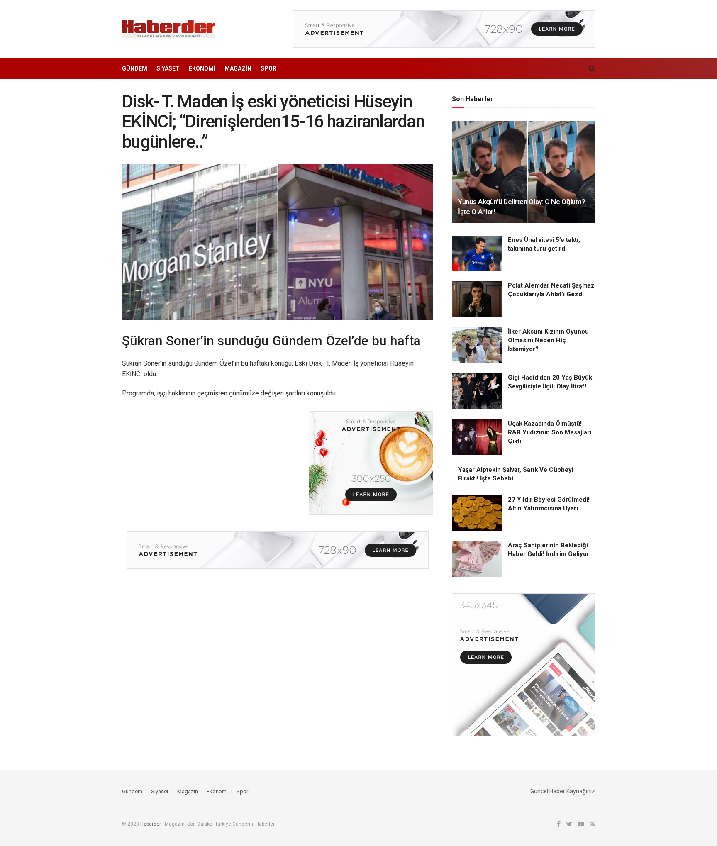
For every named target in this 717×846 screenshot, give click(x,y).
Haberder (150, 824)
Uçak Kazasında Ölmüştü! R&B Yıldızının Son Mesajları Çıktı (549, 432)
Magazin (237, 68)
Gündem (134, 68)
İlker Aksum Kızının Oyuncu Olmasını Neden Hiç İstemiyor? (548, 340)
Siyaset (168, 68)
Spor (268, 68)
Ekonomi (202, 68)
